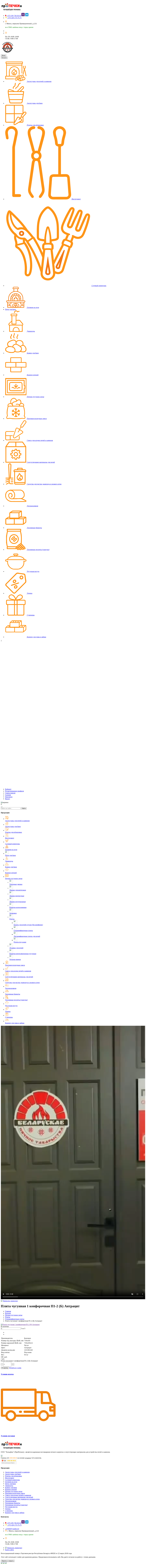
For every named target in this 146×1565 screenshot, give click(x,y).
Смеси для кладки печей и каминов (40, 440)
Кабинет (8, 789)
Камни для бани (33, 353)
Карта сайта (9, 1550)
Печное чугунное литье (35, 397)
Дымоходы (31, 331)
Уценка (29, 593)
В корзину (5, 1368)
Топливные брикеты (34, 528)
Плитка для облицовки (35, 125)
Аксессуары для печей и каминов (39, 81)
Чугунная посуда (33, 571)
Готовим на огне (33, 307)
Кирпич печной (32, 375)
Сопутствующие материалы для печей (41, 462)
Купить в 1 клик (15, 1368)
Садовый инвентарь (98, 286)
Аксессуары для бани (35, 103)
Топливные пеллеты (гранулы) (38, 549)
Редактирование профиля (14, 791)
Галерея (8, 795)
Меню (3, 55)
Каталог (4, 58)
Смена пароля (10, 793)
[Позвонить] (6, 1563)
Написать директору (10, 1301)
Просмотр (8, 797)
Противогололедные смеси (37, 418)
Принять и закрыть (8, 1561)
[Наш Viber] (4, 1563)
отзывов (28, 1458)
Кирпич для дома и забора (36, 637)
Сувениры (31, 615)
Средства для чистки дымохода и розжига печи (44, 484)
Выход (7, 799)
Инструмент (76, 199)
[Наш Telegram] (2, 1563)
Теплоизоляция (32, 506)
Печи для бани (10, 309)
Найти (24, 808)
